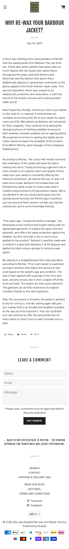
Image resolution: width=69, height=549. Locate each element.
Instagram (36, 505)
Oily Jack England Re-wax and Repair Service (39, 522)
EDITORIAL (34, 489)
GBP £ (33, 514)
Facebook (36, 500)
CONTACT (34, 472)
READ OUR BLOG (34, 484)
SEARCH (34, 468)
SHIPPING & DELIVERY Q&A (34, 477)
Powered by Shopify (35, 526)
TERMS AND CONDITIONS (34, 493)
